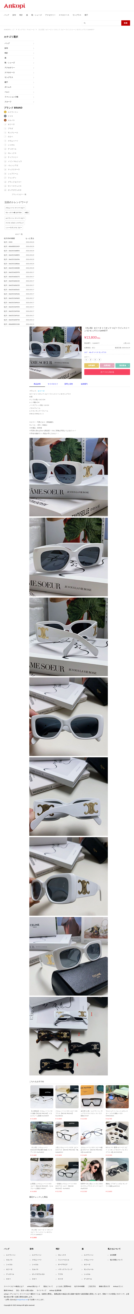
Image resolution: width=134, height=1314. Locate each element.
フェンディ (12, 178)
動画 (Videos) (8, 1290)
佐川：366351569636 (12, 294)
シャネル (11, 145)
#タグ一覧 (19, 234)
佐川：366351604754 (12, 320)
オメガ (60, 1279)
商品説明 (37, 384)
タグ (85, 352)
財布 (14, 15)
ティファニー (13, 157)
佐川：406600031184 (12, 324)
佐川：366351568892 (12, 251)
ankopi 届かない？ (33, 1286)
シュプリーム (13, 174)
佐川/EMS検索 (79, 1286)
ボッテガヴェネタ (14, 190)
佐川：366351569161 (12, 315)
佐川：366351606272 (12, 276)
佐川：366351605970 (12, 272)
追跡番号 (84, 384)
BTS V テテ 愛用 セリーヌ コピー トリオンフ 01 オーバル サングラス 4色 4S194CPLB (117, 1150)
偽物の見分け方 (104, 1286)
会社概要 (113, 1255)
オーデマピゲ (63, 1264)
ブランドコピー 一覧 (19, 194)
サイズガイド (53, 384)
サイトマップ (41, 1290)
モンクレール (13, 133)
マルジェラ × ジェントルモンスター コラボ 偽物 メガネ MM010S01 (117, 1113)
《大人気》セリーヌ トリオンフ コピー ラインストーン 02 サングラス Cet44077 (41, 1232)
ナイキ (10, 116)
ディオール (12, 149)
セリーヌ (11, 124)
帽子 (86, 15)
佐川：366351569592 (12, 307)
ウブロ (60, 1274)
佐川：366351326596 (12, 259)
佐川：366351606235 (12, 285)
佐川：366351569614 (12, 302)
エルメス (11, 120)
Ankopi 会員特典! (55, 1290)
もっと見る (30, 238)
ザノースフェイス (14, 186)
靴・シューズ (36, 15)
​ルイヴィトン (88, 1255)
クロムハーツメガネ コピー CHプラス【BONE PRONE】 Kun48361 (66, 1113)
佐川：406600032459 (12, 246)
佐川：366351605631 (12, 289)
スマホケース (64, 15)
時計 (21, 15)
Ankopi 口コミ (118, 1286)
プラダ (10, 128)
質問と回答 (68, 384)
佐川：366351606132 (12, 281)
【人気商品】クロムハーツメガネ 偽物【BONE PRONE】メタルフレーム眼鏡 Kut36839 (41, 1113)
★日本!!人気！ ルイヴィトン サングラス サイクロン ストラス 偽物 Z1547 (92, 1113)
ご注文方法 (92, 1286)
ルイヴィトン (13, 112)
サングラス (77, 15)
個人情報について (116, 1260)
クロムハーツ (13, 141)
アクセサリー (50, 15)
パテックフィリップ (65, 1269)
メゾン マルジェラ (15, 161)
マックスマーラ (14, 169)
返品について (48, 1286)
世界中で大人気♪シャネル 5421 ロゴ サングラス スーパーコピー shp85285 (92, 1186)
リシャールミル (63, 1260)
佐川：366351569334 (12, 311)
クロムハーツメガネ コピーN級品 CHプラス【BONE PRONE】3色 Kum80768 (92, 1150)
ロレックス (12, 153)
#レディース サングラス (97, 352)
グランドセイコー (14, 182)
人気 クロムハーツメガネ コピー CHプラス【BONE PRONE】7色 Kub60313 (66, 1150)
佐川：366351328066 (12, 263)
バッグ (6, 15)
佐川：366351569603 (12, 298)
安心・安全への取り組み (25, 1290)
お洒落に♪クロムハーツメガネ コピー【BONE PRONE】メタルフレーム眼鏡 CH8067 (41, 1186)
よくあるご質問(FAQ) (63, 1286)
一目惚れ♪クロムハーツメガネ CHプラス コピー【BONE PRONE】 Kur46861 (66, 1186)
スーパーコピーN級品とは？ (14, 1286)
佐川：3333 (8, 242)
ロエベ (10, 137)
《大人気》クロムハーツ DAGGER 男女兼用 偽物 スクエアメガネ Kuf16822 (41, 1150)
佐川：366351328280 (12, 268)
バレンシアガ (13, 165)
